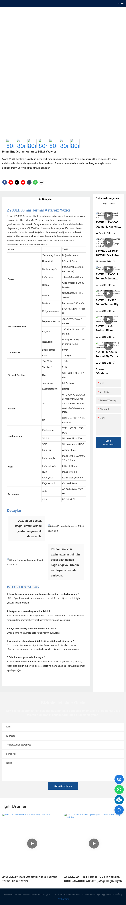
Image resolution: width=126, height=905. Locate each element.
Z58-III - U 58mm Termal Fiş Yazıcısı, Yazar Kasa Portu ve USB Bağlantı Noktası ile (108, 354)
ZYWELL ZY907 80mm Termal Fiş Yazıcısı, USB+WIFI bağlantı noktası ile (108, 303)
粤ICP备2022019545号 (108, 894)
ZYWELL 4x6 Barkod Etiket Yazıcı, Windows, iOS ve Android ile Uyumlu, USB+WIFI (108, 329)
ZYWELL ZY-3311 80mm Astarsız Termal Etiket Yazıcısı (107, 277)
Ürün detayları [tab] (44, 199)
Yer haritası (63, 899)
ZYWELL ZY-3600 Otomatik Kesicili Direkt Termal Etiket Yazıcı (107, 225)
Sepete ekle (105, 233)
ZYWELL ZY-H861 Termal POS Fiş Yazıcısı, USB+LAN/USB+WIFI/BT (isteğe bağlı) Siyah (108, 253)
